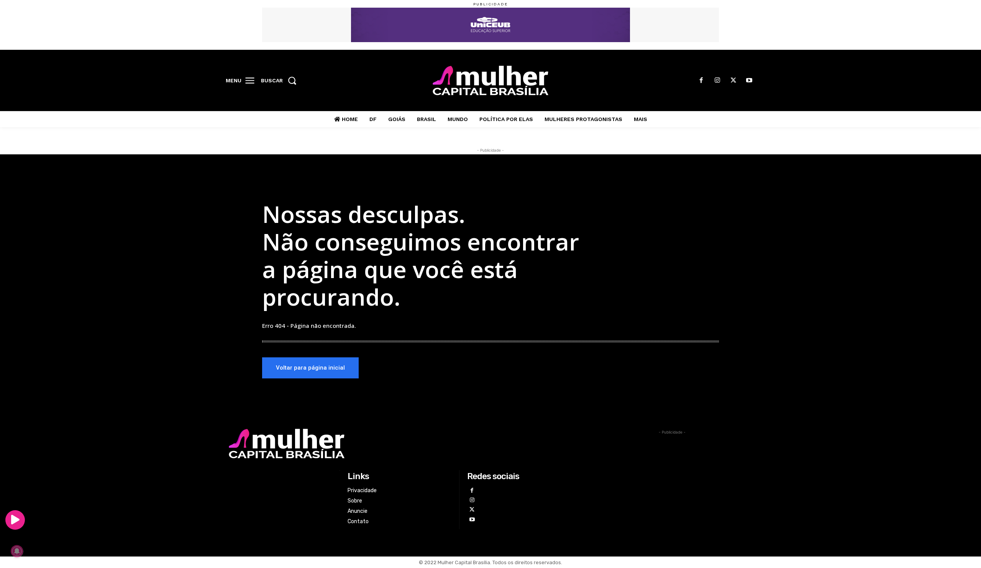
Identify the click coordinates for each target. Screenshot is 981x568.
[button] (281, 80)
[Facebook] (702, 81)
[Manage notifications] (17, 551)
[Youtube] (749, 81)
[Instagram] (717, 81)
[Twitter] (733, 81)
